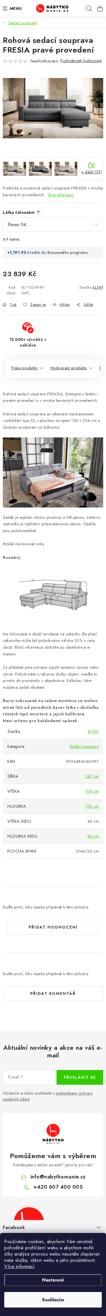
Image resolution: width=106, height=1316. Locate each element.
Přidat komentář (53, 993)
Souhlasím (53, 1300)
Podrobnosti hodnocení (81, 61)
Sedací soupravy (84, 746)
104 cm (92, 791)
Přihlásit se (80, 1077)
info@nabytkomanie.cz (58, 1176)
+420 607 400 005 (58, 1187)
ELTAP (98, 287)
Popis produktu (24, 368)
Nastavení (53, 1280)
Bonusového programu (67, 252)
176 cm (92, 806)
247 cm (92, 776)
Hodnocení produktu (68, 368)
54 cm (93, 836)
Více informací (19, 1266)
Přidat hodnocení (53, 927)
